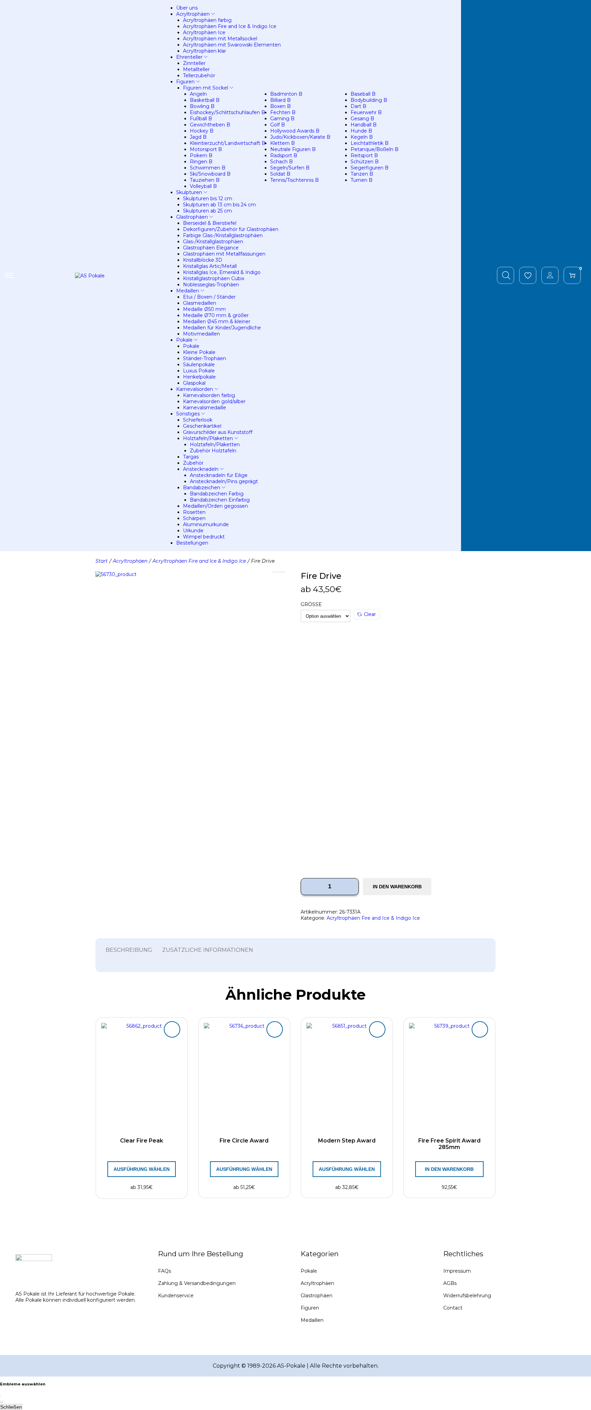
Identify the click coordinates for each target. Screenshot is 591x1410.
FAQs (164, 1271)
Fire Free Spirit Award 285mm (449, 1143)
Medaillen (312, 1320)
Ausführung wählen (142, 1169)
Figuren (310, 1308)
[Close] (0, 1396)
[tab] (129, 950)
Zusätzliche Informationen (207, 950)
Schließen (11, 1407)
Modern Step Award (347, 1140)
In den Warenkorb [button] (449, 1169)
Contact (452, 1308)
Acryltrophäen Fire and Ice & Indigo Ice (199, 561)
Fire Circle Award (244, 1140)
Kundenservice (176, 1295)
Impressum (457, 1271)
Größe (311, 604)
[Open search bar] (506, 275)
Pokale (309, 1271)
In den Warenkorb (397, 886)
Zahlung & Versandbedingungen (197, 1283)
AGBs (450, 1283)
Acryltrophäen (130, 561)
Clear (370, 614)
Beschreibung (129, 950)
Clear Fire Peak (141, 1140)
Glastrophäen (316, 1295)
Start (101, 561)
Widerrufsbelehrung (467, 1295)
